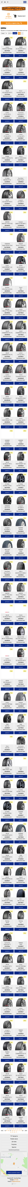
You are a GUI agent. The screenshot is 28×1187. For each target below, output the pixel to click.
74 (10, 1132)
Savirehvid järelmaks (14, 1150)
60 (13, 1129)
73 (21, 1130)
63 (19, 1129)
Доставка (14, 1141)
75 (12, 1132)
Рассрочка (14, 1144)
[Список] (22, 33)
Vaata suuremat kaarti (14, 1172)
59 (11, 1129)
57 (8, 1129)
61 (15, 1129)
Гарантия (14, 1147)
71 (18, 1130)
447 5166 (16, 1179)
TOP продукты (14, 1136)
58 (9, 1129)
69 (14, 1130)
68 (12, 1130)
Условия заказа (14, 1139)
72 (19, 1130)
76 (14, 1132)
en (5, 2)
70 (16, 1130)
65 (6, 1130)
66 (8, 1130)
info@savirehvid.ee (16, 1181)
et (2, 2)
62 (17, 1129)
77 (16, 1132)
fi (7, 2)
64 (21, 1129)
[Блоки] (19, 33)
